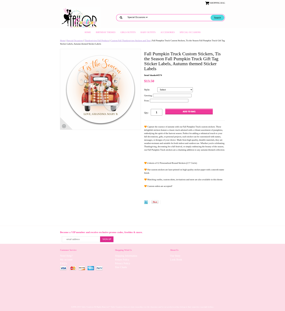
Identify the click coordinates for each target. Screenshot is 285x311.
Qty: (146, 112)
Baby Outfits (148, 32)
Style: (147, 89)
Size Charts (121, 267)
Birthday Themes (105, 32)
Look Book (176, 259)
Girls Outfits (128, 32)
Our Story (175, 255)
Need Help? (66, 255)
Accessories (167, 32)
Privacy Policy (122, 263)
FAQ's (63, 263)
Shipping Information (126, 255)
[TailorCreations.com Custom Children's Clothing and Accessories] (80, 17)
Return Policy (122, 259)
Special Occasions (190, 32)
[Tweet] (146, 203)
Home (88, 32)
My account (66, 259)
